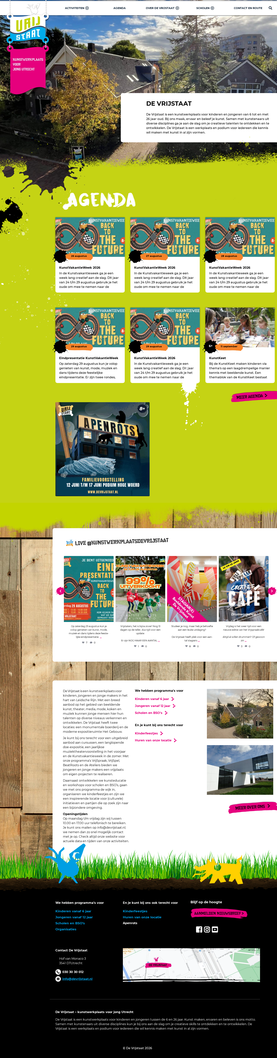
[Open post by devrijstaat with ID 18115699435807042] (244, 589)
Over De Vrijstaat (160, 8)
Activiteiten (74, 8)
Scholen (203, 8)
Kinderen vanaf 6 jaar (73, 911)
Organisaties (65, 929)
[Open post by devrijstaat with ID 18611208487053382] (192, 589)
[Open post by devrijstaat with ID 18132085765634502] (140, 589)
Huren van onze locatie (142, 917)
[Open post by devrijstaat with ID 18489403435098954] (89, 589)
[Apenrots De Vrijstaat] (166, 449)
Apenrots (130, 923)
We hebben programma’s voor (79, 903)
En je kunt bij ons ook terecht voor (150, 903)
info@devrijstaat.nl (77, 979)
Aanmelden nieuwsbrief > (219, 913)
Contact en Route (248, 8)
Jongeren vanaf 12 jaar (74, 917)
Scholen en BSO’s (70, 923)
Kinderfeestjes (135, 911)
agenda (119, 8)
